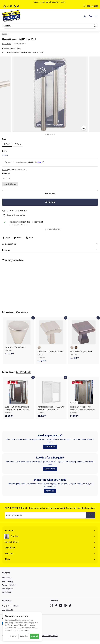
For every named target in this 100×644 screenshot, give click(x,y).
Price (4, 151)
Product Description (11, 48)
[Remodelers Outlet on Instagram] (51, 605)
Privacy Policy (7, 581)
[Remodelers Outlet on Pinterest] (65, 605)
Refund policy (7, 589)
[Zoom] (83, 127)
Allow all (34, 636)
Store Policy (6, 578)
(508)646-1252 (92, 6)
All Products (23, 372)
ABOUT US (50, 491)
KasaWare (6, 43)
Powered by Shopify (49, 636)
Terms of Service (8, 585)
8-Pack (18, 144)
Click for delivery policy (56, 2)
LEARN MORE (50, 447)
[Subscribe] (90, 515)
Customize (24, 636)
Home (4, 34)
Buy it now (50, 202)
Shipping (5, 170)
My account (6, 592)
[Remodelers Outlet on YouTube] (60, 605)
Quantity (6, 173)
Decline (13, 636)
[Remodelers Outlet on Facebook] (56, 605)
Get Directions (39, 2)
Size (4, 139)
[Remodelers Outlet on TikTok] (70, 605)
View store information (53, 229)
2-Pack (7, 144)
